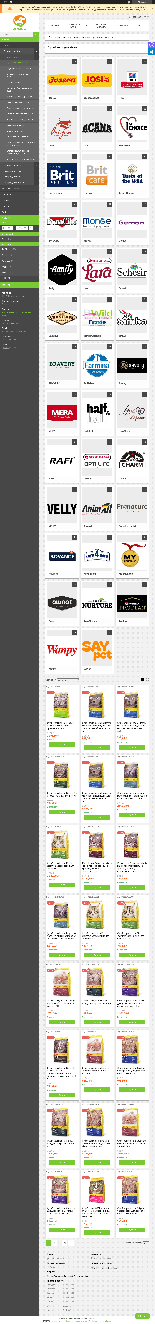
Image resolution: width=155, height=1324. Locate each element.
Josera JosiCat (91, 98)
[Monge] (97, 223)
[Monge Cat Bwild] (97, 318)
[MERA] (62, 413)
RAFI (51, 478)
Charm (122, 478)
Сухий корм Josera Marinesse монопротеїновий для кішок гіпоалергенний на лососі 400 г (132, 727)
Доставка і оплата (10, 188)
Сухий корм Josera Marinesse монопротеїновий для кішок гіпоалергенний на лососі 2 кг (96, 727)
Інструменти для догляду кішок (21, 159)
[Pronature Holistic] (132, 508)
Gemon (122, 240)
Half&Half (88, 431)
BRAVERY (54, 383)
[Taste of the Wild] (132, 175)
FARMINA (89, 383)
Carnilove (53, 336)
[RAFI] (62, 460)
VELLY (52, 526)
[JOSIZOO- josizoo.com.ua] (19, 22)
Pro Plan (123, 621)
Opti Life (88, 478)
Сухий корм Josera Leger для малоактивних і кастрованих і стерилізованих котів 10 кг (132, 796)
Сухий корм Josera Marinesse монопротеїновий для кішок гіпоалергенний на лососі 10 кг (96, 797)
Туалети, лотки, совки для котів (20, 108)
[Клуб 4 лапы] (97, 556)
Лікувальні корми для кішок (19, 68)
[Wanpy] (62, 651)
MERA (52, 431)
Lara (86, 288)
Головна (53, 25)
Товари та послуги (74, 25)
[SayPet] (97, 651)
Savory (122, 383)
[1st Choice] (132, 127)
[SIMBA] (132, 318)
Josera (52, 98)
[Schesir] (132, 270)
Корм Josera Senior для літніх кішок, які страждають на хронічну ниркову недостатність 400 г (132, 867)
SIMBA (122, 336)
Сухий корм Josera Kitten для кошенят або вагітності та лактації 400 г (61, 1003)
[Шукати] (36, 34)
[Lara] (97, 270)
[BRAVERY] (62, 365)
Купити (62, 744)
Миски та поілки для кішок (18, 136)
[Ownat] (62, 603)
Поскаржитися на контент (76, 1321)
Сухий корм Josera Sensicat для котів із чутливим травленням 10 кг (60, 726)
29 (65, 1243)
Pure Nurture (90, 621)
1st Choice (124, 145)
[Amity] (62, 270)
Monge (87, 240)
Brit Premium (55, 193)
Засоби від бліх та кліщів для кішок (19, 89)
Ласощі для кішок (15, 82)
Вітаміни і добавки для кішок (20, 114)
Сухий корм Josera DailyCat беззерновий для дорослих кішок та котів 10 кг (96, 1143)
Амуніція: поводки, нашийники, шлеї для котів (21, 143)
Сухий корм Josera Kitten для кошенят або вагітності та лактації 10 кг (131, 1143)
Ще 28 (7, 278)
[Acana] (97, 127)
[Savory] (132, 365)
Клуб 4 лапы (90, 573)
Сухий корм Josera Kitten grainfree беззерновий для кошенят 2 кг (130, 936)
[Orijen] (62, 127)
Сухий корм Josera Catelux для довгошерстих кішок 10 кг (61, 1143)
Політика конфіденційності (100, 1321)
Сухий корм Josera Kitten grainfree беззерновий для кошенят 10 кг (60, 866)
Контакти (6, 194)
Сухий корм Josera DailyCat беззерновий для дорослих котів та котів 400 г (131, 1211)
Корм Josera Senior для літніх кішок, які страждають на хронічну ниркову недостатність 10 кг (97, 867)
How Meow (124, 431)
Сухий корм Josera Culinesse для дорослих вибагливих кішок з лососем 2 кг (61, 1211)
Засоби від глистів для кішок (19, 96)
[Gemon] (132, 223)
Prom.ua (92, 1318)
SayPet (87, 669)
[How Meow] (132, 413)
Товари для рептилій (14, 182)
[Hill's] (132, 80)
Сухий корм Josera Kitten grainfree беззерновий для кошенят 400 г (95, 936)
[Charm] (132, 460)
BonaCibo (54, 240)
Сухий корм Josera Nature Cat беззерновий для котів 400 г (62, 794)
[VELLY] (62, 508)
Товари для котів (12, 57)
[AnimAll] (97, 508)
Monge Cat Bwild (92, 336)
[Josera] (62, 80)
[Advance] (62, 556)
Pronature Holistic (128, 526)
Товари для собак (12, 51)
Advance (53, 573)
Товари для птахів (12, 170)
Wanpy (52, 669)
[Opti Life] (97, 460)
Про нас (5, 200)
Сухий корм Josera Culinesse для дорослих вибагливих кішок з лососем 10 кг (131, 1003)
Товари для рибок (12, 176)
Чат (145, 1316)
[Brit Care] (97, 175)
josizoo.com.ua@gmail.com (14, 331)
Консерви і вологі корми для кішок (20, 75)
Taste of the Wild (127, 193)
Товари (5, 45)
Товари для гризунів (13, 165)
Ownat (52, 621)
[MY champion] (132, 556)
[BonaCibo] (62, 223)
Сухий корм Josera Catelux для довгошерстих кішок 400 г (97, 1003)
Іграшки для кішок (15, 131)
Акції (4, 212)
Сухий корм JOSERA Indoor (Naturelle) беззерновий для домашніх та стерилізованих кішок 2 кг (96, 1212)
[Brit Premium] (62, 175)
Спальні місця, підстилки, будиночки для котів (18, 152)
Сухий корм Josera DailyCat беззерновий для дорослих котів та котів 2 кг (131, 1071)
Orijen (51, 145)
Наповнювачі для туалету (18, 102)
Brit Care (88, 193)
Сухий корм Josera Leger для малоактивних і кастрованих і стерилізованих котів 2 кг (61, 936)
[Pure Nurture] (97, 603)
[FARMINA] (97, 365)
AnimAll (88, 526)
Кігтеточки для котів (15, 125)
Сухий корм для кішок (17, 62)
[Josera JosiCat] (97, 80)
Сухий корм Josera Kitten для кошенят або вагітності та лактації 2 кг (96, 1071)
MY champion (126, 573)
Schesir (123, 288)
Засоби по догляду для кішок (20, 119)
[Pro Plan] (132, 603)
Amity (51, 288)
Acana (87, 145)
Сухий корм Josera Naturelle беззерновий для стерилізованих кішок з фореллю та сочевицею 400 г (61, 1073)
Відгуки (5, 206)
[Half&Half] (97, 413)
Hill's (121, 98)
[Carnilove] (62, 318)
